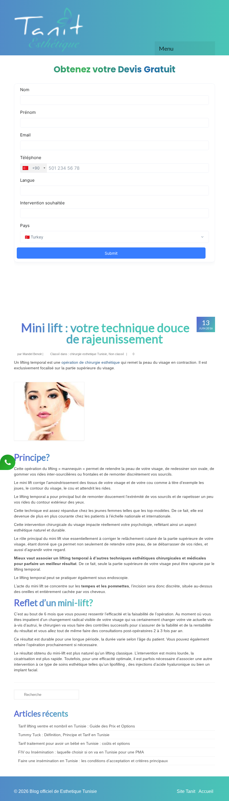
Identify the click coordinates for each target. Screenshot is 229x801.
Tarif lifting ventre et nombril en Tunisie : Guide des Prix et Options (76, 726)
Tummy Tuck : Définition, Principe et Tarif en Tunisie (63, 735)
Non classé (116, 354)
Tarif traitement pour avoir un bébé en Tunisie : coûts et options (74, 743)
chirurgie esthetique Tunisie (88, 354)
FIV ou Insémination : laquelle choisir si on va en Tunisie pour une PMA (81, 752)
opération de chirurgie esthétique (90, 362)
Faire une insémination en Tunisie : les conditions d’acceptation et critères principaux (93, 761)
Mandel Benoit (32, 354)
